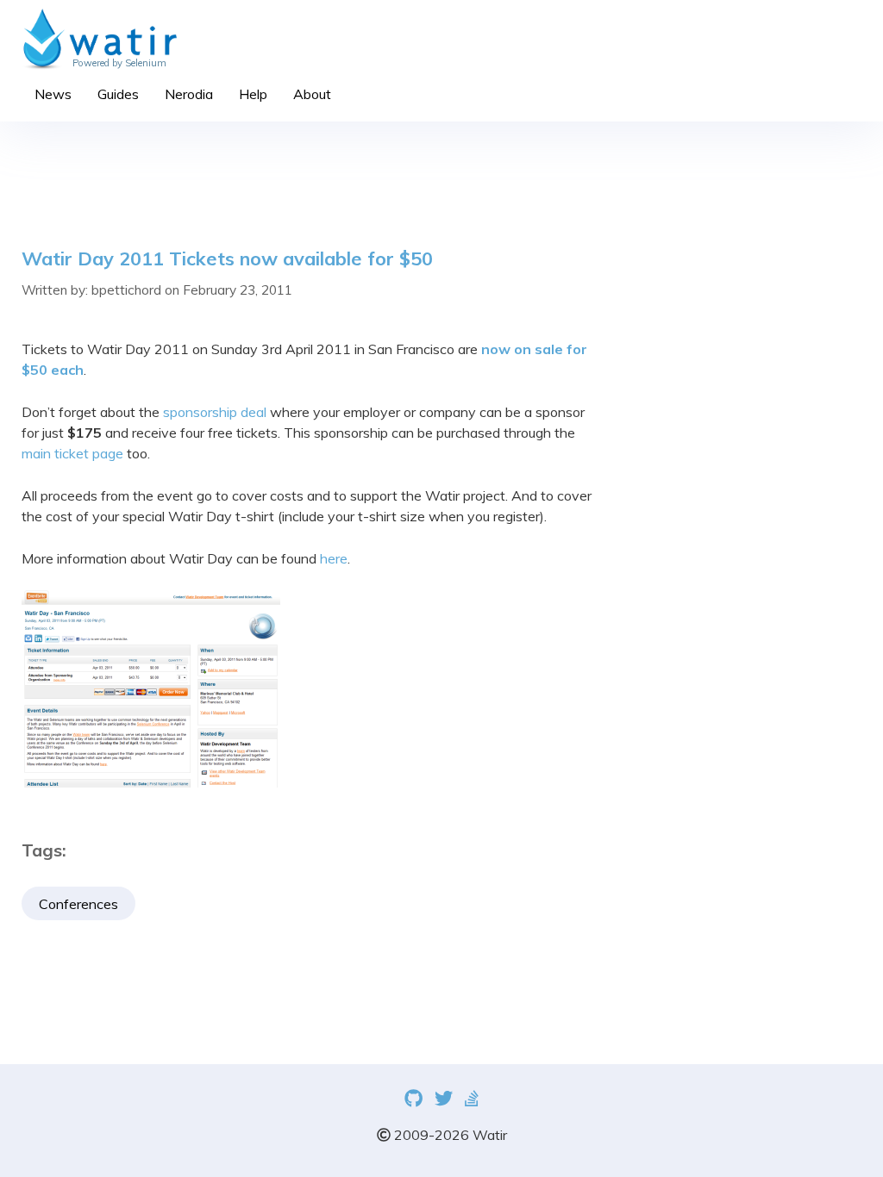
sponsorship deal (214, 411)
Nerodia (189, 94)
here (334, 558)
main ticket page (72, 453)
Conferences (78, 903)
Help (253, 94)
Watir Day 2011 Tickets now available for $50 (227, 258)
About (312, 94)
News (53, 94)
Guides (118, 94)
